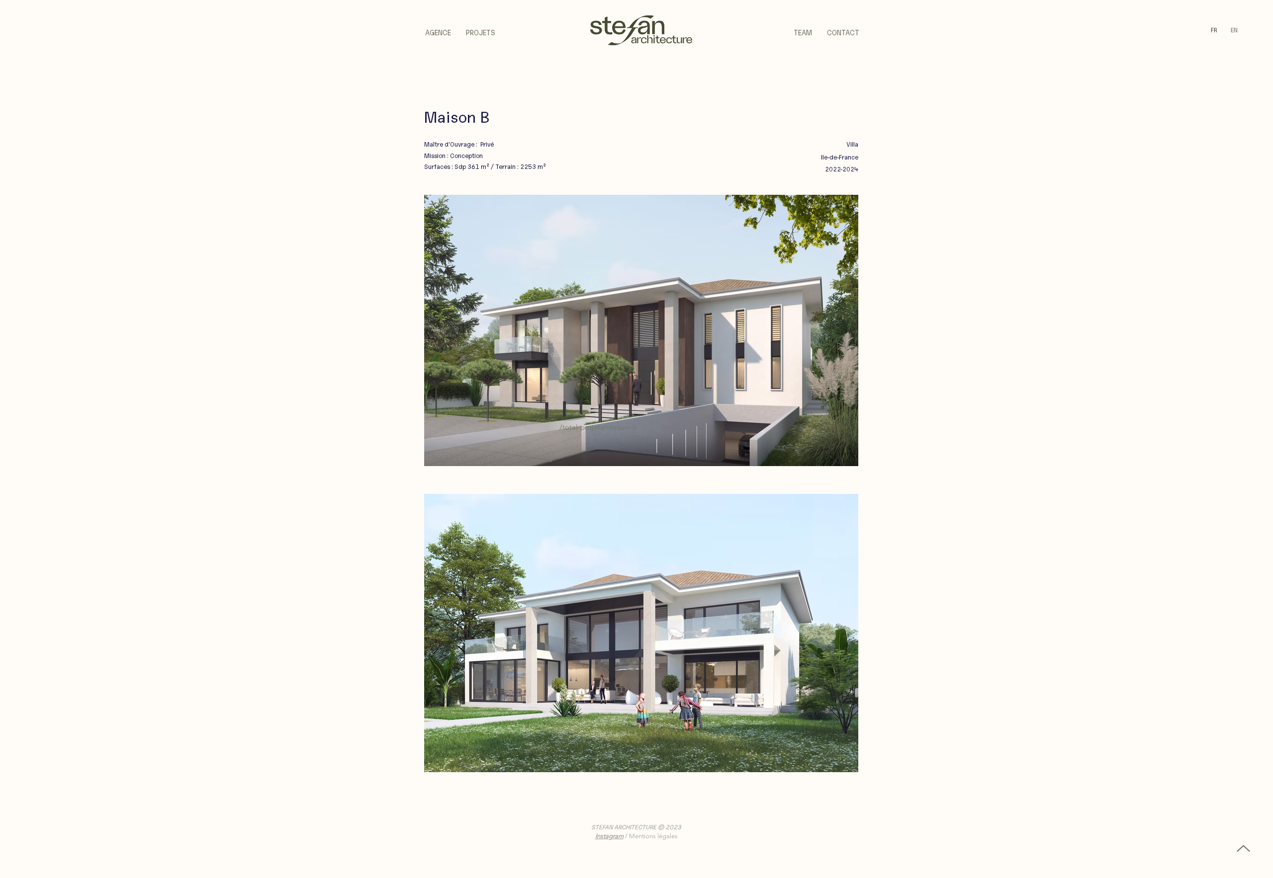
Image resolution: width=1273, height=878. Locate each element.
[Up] (1243, 848)
